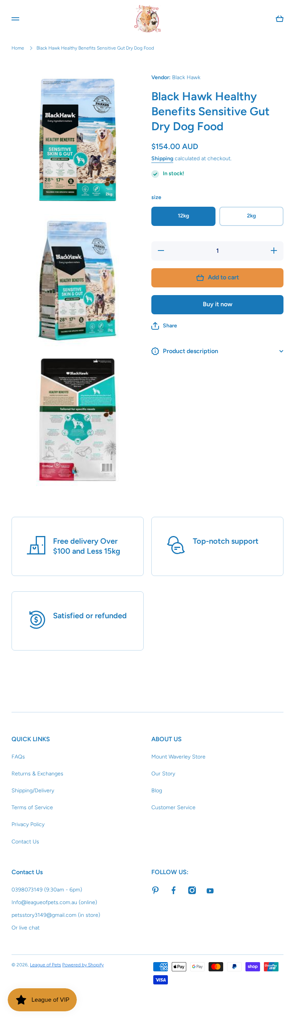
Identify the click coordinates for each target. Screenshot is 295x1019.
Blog (156, 790)
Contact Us (25, 841)
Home (18, 48)
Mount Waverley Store (178, 756)
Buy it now (217, 304)
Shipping (162, 158)
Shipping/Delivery (33, 790)
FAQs (18, 756)
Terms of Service (32, 807)
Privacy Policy (28, 824)
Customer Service (173, 807)
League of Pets (45, 965)
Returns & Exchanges (37, 773)
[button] (164, 326)
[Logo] (147, 19)
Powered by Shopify (83, 965)
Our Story (163, 773)
